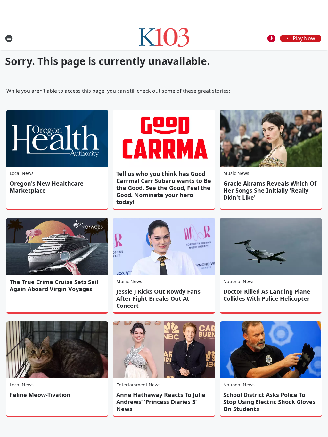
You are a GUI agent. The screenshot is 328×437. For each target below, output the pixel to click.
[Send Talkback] (271, 38)
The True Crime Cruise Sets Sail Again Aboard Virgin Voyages (54, 285)
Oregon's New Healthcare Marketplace (47, 187)
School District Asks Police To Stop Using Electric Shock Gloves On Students (269, 401)
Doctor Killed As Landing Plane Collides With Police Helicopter (266, 295)
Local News (22, 173)
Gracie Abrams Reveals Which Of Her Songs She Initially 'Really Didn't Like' (269, 190)
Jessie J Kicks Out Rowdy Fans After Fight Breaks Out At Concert (158, 298)
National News (239, 281)
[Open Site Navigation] (9, 38)
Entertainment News (138, 385)
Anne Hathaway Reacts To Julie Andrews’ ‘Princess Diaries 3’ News (160, 401)
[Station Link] (164, 38)
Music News (236, 173)
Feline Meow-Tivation (40, 394)
